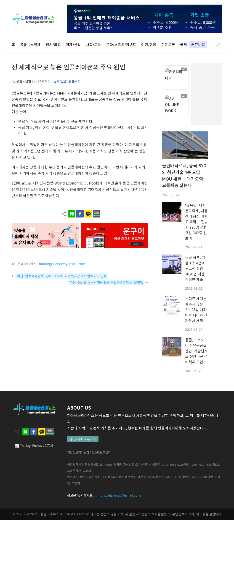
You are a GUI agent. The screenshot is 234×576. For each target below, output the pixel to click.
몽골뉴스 (74, 81)
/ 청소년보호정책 (100, 452)
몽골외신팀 (23, 81)
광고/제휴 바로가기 (83, 439)
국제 (183, 45)
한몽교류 (168, 45)
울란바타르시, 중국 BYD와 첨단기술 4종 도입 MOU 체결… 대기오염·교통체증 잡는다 (184, 175)
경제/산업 (73, 45)
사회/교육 (93, 45)
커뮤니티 (198, 45)
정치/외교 (53, 45)
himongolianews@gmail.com (62, 263)
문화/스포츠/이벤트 (121, 45)
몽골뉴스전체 (30, 45)
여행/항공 (148, 45)
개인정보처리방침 (78, 452)
